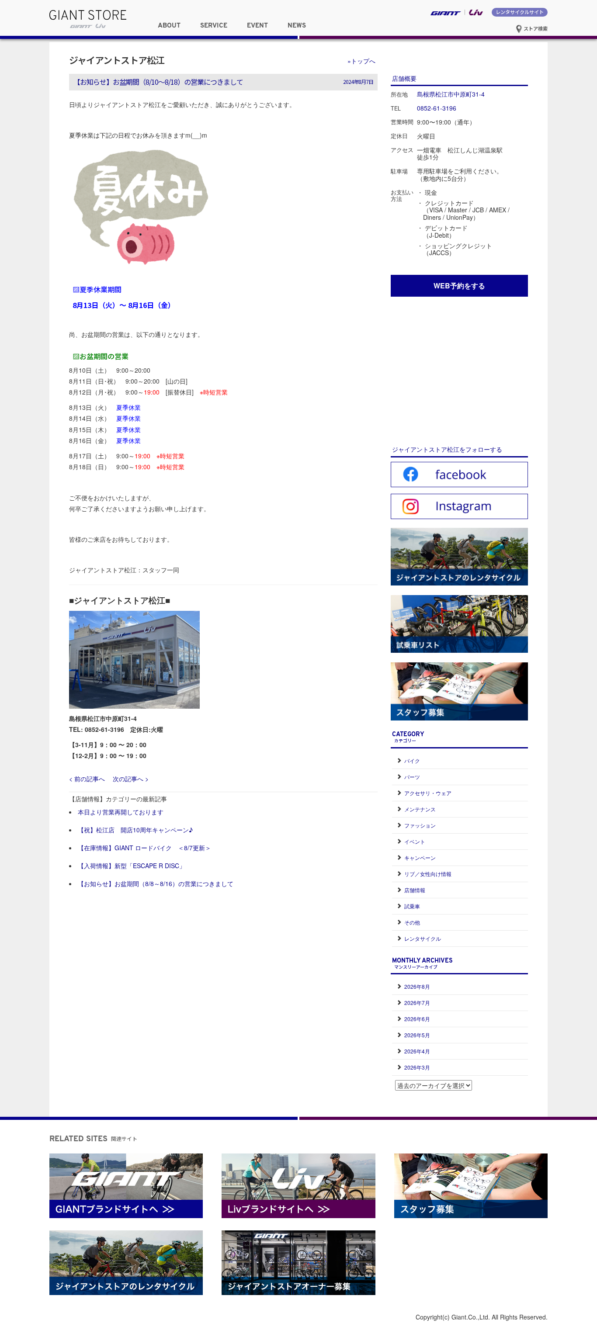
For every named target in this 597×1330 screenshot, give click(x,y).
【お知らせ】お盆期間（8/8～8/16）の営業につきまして (155, 883)
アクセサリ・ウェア (427, 793)
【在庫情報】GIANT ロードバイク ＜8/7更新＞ (144, 847)
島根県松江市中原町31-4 (451, 94)
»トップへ (361, 60)
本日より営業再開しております (120, 811)
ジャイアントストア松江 (116, 59)
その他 (412, 922)
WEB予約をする (459, 286)
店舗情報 (414, 890)
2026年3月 (417, 1067)
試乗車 (412, 906)
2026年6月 (417, 1018)
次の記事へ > (131, 778)
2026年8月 (417, 986)
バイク (412, 760)
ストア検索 (535, 28)
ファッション (420, 825)
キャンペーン (420, 857)
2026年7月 (417, 1002)
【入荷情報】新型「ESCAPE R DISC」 (131, 865)
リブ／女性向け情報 (427, 873)
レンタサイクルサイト (520, 11)
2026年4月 (417, 1051)
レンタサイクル (422, 938)
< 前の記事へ (87, 778)
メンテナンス (420, 809)
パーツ (412, 776)
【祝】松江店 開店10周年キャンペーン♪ (135, 829)
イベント (414, 841)
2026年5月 (417, 1035)
